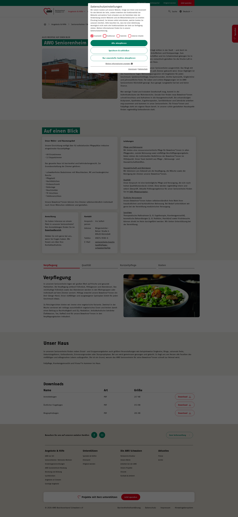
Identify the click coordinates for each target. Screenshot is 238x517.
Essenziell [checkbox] (97, 36)
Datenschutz (143, 69)
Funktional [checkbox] (111, 36)
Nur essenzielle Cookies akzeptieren (119, 58)
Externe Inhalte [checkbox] (137, 36)
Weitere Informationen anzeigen (118, 64)
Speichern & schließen (119, 50)
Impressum (132, 69)
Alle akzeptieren (119, 43)
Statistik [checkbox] (123, 36)
